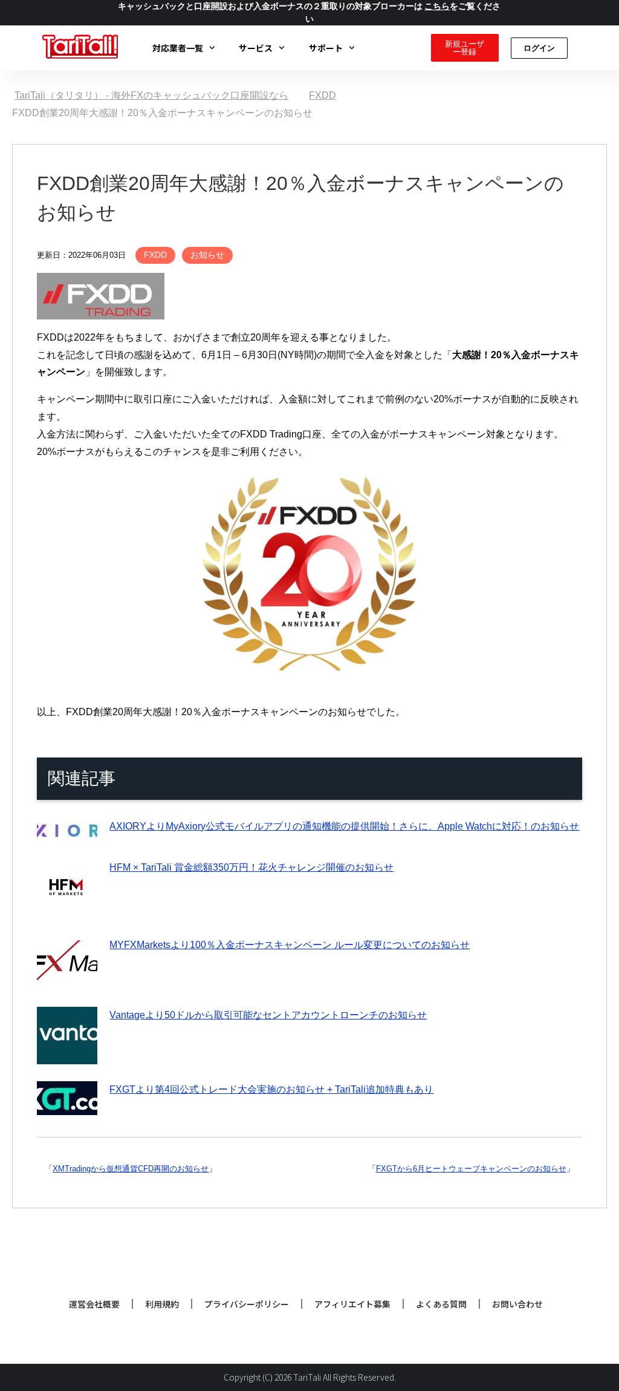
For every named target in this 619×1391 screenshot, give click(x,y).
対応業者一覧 (177, 48)
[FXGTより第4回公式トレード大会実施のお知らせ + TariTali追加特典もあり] (67, 1106)
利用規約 (162, 1304)
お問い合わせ (517, 1304)
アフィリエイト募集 (352, 1304)
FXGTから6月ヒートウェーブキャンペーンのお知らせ (471, 1168)
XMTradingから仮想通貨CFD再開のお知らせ (131, 1168)
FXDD (155, 255)
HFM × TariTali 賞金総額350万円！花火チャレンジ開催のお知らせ (251, 867)
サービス (256, 48)
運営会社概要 (94, 1304)
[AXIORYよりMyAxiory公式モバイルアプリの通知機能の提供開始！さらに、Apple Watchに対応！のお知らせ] (67, 833)
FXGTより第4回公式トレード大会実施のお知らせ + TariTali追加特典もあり (271, 1089)
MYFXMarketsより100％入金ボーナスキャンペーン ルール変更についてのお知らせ (289, 945)
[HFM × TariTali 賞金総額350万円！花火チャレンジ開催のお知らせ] (67, 910)
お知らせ (207, 255)
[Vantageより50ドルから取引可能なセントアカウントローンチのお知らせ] (67, 1055)
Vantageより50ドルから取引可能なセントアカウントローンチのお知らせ (268, 1015)
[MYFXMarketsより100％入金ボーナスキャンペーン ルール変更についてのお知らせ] (67, 980)
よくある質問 (441, 1304)
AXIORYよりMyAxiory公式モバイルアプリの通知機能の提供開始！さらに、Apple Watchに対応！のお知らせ (344, 826)
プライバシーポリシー (246, 1304)
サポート (326, 48)
